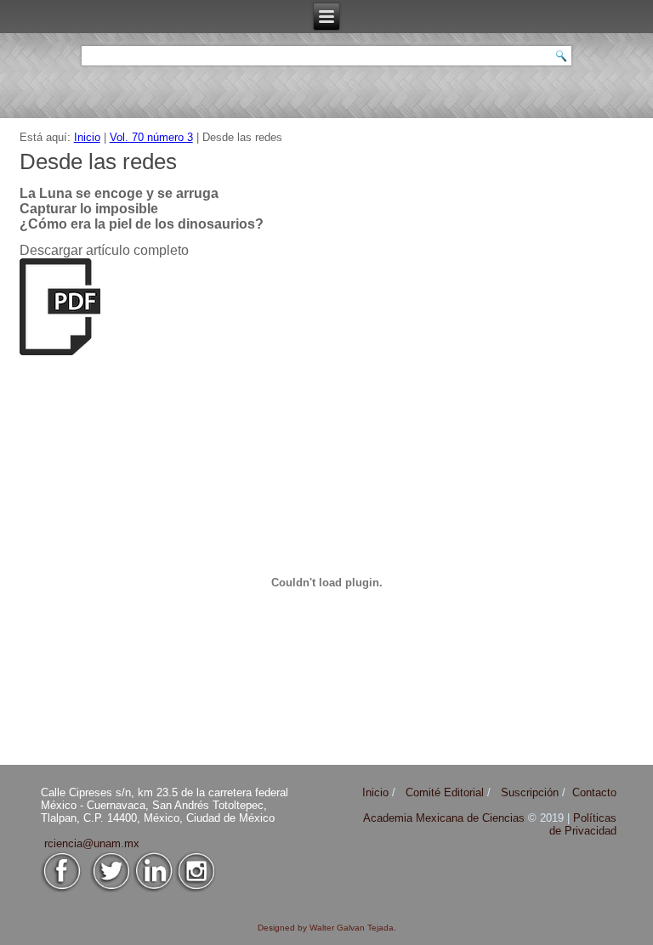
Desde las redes (98, 161)
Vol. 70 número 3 (151, 137)
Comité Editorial (445, 792)
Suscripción (530, 792)
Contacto (594, 792)
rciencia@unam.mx (91, 843)
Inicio (87, 137)
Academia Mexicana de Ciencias (445, 818)
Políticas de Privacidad (582, 824)
